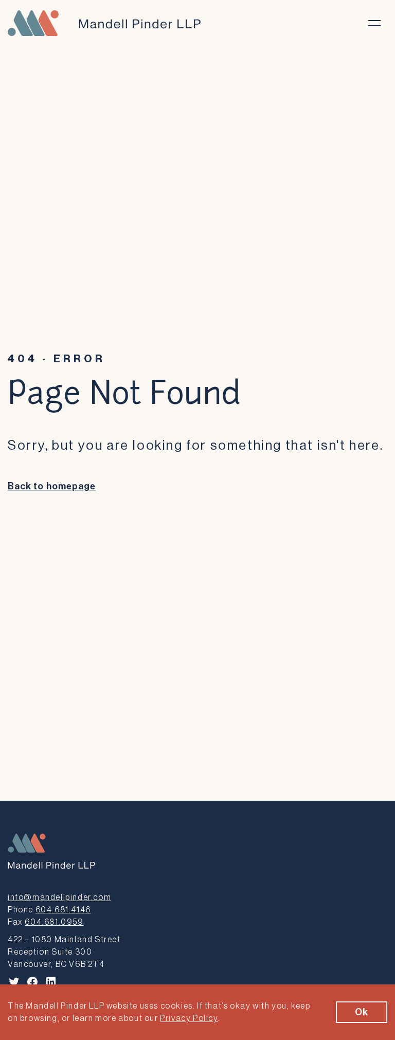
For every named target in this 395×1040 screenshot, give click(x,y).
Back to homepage (52, 486)
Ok (361, 1012)
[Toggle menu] (374, 23)
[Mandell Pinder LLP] (104, 23)
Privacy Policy (189, 1018)
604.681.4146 (63, 910)
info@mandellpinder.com (59, 897)
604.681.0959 (54, 922)
